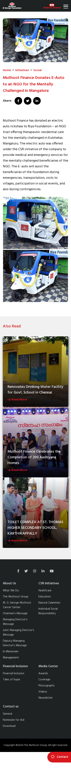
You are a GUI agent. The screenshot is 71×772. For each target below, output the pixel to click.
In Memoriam (10, 651)
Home (7, 70)
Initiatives (22, 70)
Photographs (46, 685)
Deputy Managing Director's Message (15, 643)
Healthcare (44, 590)
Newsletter (45, 698)
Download (9, 726)
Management (11, 657)
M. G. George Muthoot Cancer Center (17, 605)
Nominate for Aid (13, 720)
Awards (43, 673)
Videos (42, 691)
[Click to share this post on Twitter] (28, 101)
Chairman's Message (15, 613)
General (7, 714)
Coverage (44, 679)
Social (37, 70)
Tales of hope (11, 679)
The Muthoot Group (15, 596)
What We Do (11, 590)
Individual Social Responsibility (48, 611)
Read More (19, 399)
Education (44, 596)
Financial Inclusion (13, 673)
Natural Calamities (49, 602)
